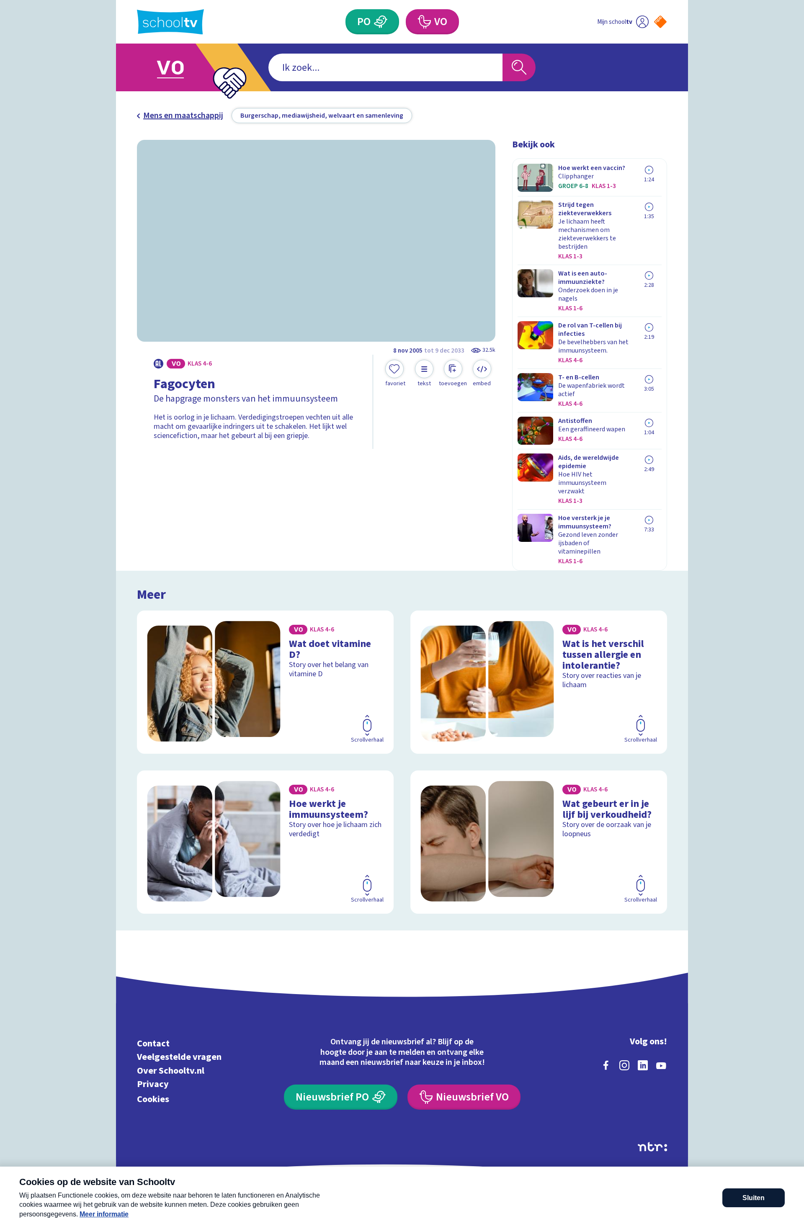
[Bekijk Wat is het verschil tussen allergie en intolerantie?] (538, 682)
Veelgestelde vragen (179, 1057)
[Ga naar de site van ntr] (652, 1147)
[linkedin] (643, 1065)
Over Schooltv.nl (170, 1070)
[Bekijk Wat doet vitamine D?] (265, 682)
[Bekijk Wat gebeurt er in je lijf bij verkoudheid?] (538, 842)
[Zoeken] (519, 67)
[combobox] (385, 67)
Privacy (153, 1084)
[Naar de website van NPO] (660, 21)
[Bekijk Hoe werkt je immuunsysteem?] (265, 842)
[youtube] (661, 1065)
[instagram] (624, 1065)
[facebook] (606, 1065)
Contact (153, 1043)
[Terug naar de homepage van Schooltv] (170, 22)
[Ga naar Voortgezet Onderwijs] (179, 67)
